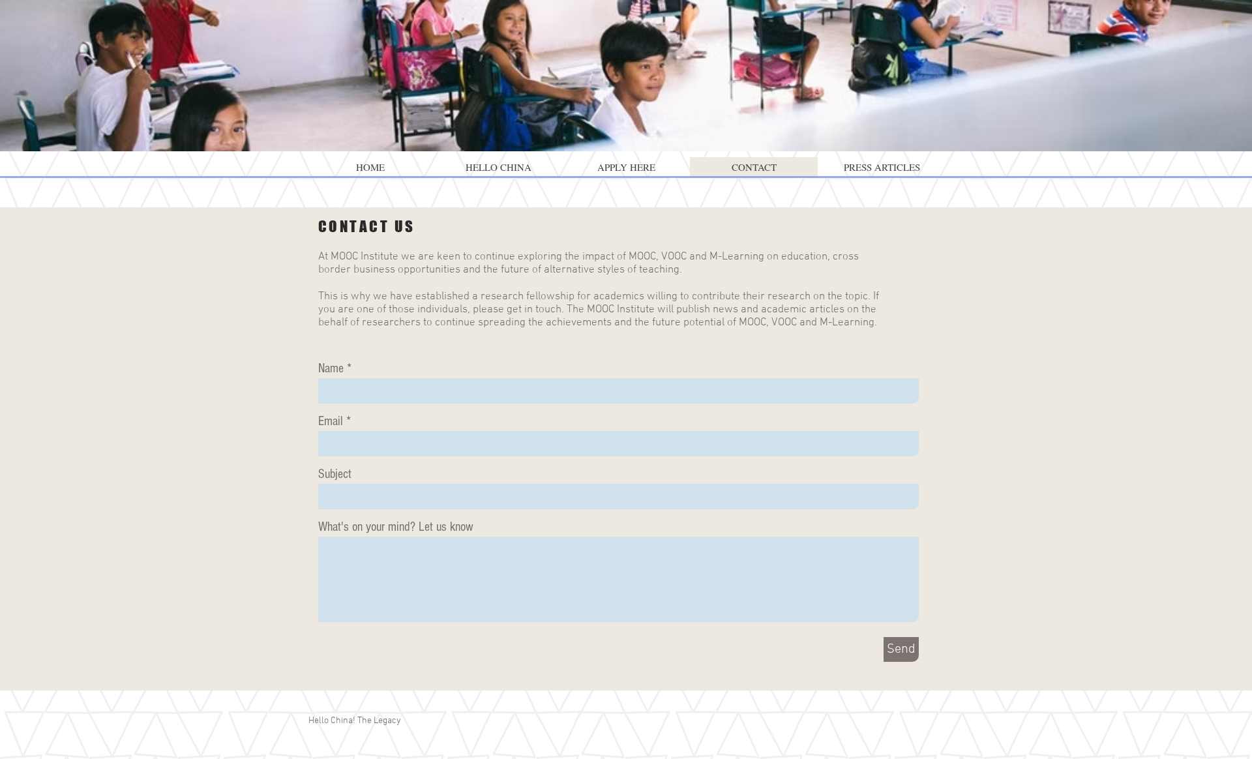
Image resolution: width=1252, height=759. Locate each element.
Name (331, 368)
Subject (334, 474)
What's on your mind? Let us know (395, 526)
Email (330, 421)
